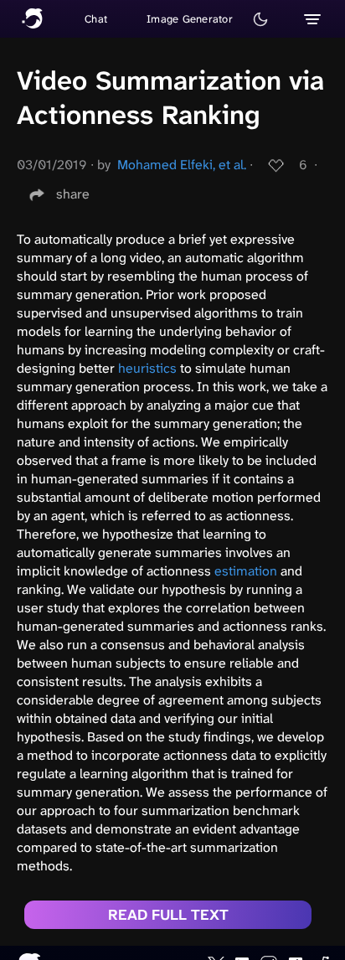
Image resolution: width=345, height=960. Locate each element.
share (73, 194)
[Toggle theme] (260, 19)
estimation (245, 571)
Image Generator (190, 19)
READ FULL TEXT (168, 915)
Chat (96, 19)
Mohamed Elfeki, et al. (181, 164)
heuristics (147, 368)
